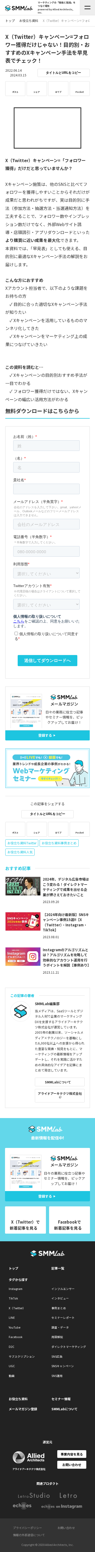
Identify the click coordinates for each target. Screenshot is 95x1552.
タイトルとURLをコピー (63, 73)
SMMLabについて (58, 1082)
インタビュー (60, 1298)
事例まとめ (58, 1308)
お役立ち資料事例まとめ (59, 843)
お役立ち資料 (18, 1399)
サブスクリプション (22, 1356)
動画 (12, 1376)
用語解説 (57, 1337)
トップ (13, 1268)
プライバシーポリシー (27, 1528)
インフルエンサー (63, 1289)
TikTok (13, 1298)
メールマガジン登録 (23, 1409)
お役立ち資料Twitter (21, 843)
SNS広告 (57, 1356)
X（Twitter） (17, 1308)
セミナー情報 (60, 1399)
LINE (12, 1318)
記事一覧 (57, 1268)
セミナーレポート (63, 1318)
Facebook (15, 1337)
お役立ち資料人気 (20, 852)
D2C (11, 1347)
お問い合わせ (71, 1464)
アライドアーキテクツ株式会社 (60, 1093)
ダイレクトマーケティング (68, 1347)
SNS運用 (57, 1376)
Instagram (15, 1289)
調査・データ (60, 1327)
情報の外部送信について (29, 1535)
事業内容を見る (72, 1454)
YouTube (14, 1327)
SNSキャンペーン (62, 1366)
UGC (12, 1366)
